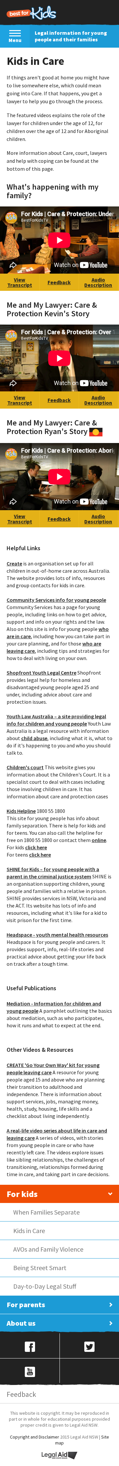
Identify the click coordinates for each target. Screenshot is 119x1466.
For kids (22, 1193)
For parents (26, 1304)
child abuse (34, 738)
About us (21, 1323)
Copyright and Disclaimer (34, 1437)
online (99, 840)
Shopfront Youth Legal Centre (41, 672)
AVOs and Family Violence (48, 1249)
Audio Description (98, 282)
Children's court (25, 767)
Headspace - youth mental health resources (57, 934)
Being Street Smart (39, 1268)
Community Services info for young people (56, 600)
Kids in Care (29, 1230)
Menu (15, 40)
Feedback (59, 282)
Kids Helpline (21, 811)
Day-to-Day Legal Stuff (44, 1286)
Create (14, 563)
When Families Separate (46, 1212)
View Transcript (19, 282)
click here (36, 847)
